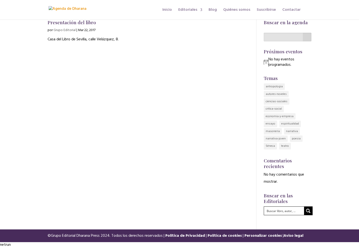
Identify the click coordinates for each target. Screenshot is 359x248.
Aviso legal (293, 236)
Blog (213, 10)
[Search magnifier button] (308, 211)
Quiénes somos (236, 10)
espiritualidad (290, 123)
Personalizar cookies (263, 236)
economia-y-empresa (280, 116)
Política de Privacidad (185, 236)
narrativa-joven (276, 138)
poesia (296, 138)
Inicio (167, 10)
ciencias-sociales (276, 101)
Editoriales (187, 10)
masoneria (273, 131)
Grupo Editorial (64, 30)
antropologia (274, 86)
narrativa (292, 131)
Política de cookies (225, 236)
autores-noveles (276, 94)
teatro (285, 146)
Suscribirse (266, 10)
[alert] (289, 62)
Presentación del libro (72, 22)
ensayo (270, 123)
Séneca (270, 146)
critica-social (274, 108)
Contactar (291, 10)
